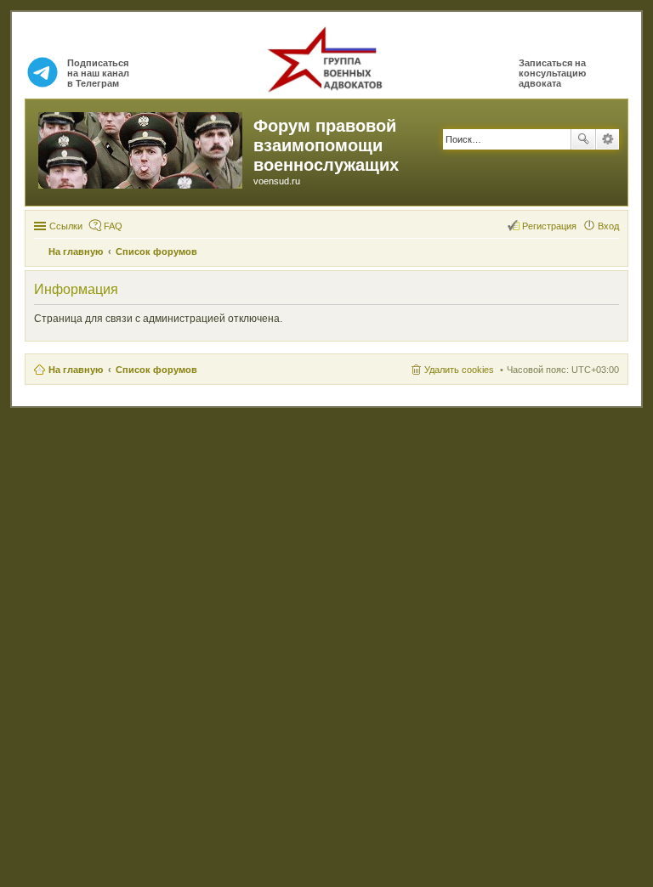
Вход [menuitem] (608, 226)
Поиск (583, 139)
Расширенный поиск (607, 139)
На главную (75, 369)
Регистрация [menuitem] (549, 226)
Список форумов (156, 369)
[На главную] (141, 147)
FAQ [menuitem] (113, 226)
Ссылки (65, 226)
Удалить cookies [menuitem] (459, 369)
